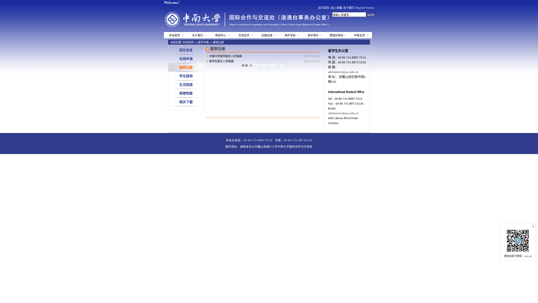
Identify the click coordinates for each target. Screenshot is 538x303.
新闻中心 (220, 35)
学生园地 (186, 75)
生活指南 (186, 84)
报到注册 (218, 42)
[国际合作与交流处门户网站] (248, 27)
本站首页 (174, 35)
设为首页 (323, 7)
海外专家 (290, 35)
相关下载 (186, 101)
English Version (365, 7)
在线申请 (186, 58)
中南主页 (359, 35)
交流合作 (243, 35)
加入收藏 (336, 7)
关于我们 (348, 7)
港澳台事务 (336, 35)
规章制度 (186, 93)
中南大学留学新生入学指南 (225, 56)
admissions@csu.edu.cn (343, 72)
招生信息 (186, 50)
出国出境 (266, 35)
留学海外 (313, 35)
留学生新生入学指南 (221, 61)
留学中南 (203, 42)
